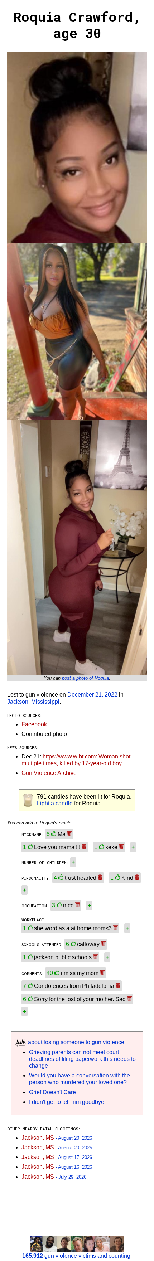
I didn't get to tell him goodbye (66, 1102)
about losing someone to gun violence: (76, 1042)
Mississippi (45, 702)
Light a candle (55, 803)
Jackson (17, 702)
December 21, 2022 (92, 695)
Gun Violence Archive (49, 773)
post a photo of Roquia (85, 678)
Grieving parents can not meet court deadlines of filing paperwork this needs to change (82, 1059)
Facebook (34, 724)
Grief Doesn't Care (52, 1092)
